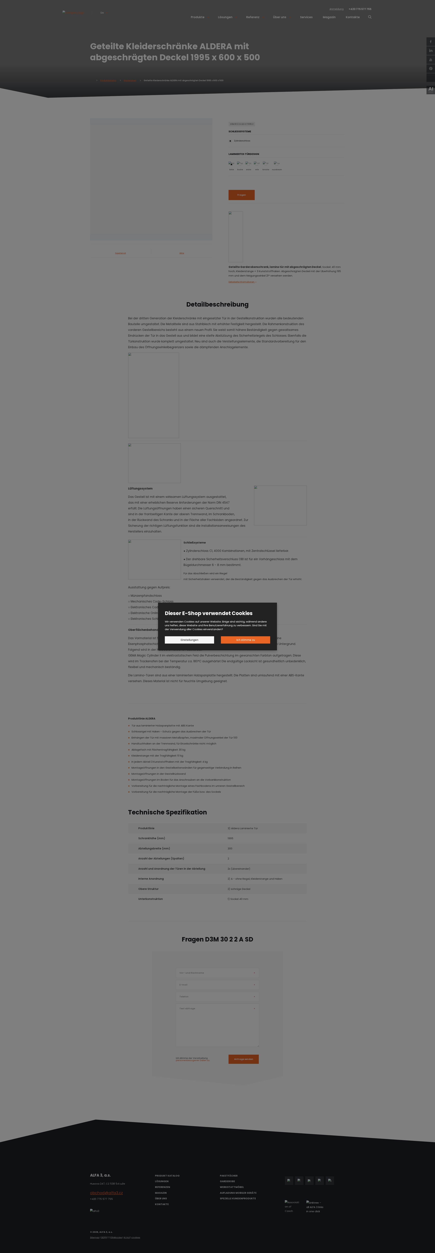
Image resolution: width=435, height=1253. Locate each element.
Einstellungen (189, 640)
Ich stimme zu (245, 640)
